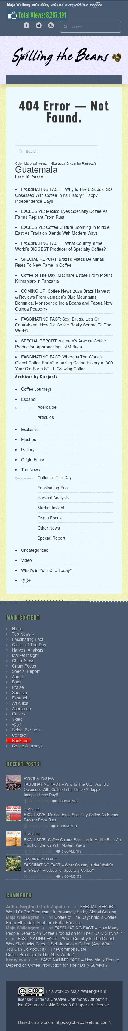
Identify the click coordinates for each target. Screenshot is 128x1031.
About (17, 676)
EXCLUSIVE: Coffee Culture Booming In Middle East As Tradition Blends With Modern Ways (62, 230)
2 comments (67, 826)
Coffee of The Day (55, 477)
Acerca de (47, 407)
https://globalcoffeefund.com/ (83, 1022)
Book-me (20, 740)
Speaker (20, 692)
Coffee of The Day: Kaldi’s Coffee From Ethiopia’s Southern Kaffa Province (61, 919)
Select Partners (26, 730)
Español (28, 399)
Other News (49, 528)
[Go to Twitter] (39, 25)
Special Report (51, 538)
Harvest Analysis (53, 498)
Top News (30, 469)
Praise (18, 687)
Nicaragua (58, 163)
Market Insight (51, 508)
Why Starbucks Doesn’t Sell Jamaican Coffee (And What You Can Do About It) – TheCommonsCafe (59, 946)
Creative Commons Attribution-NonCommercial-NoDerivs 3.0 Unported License (63, 1002)
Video (26, 560)
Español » (21, 698)
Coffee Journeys (36, 389)
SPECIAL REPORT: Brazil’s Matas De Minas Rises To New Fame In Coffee (59, 262)
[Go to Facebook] (26, 25)
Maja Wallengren (86, 991)
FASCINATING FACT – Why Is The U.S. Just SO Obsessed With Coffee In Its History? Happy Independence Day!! (63, 195)
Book (16, 682)
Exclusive (30, 429)
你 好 (26, 580)
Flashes (28, 439)
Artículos (46, 417)
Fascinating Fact (53, 487)
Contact (19, 735)
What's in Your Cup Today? (46, 570)
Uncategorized (35, 550)
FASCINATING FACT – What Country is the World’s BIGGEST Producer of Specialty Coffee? (60, 246)
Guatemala (36, 169)
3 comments (68, 801)
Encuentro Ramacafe (81, 163)
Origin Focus (33, 459)
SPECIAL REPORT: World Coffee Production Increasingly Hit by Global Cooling (61, 909)
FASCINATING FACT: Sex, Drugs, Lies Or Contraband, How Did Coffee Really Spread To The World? (63, 325)
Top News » (23, 634)
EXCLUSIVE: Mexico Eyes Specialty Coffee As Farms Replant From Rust (61, 214)
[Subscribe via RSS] (51, 25)
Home (17, 628)
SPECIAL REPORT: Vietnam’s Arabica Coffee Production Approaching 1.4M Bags (60, 344)
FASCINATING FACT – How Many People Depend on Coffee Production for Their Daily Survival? (64, 930)
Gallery (28, 449)
